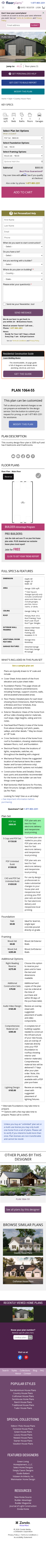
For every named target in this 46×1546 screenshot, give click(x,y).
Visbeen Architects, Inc (23, 1476)
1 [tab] (21, 64)
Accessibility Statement (23, 1537)
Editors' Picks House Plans (23, 1426)
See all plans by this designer (23, 1209)
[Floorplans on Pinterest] (26, 1357)
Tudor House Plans (23, 1408)
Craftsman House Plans (23, 1396)
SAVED (23, 7)
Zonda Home (23, 1509)
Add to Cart (23, 192)
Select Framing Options (14, 151)
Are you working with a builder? (17, 260)
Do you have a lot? (11, 251)
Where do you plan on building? (18, 269)
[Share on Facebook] (23, 456)
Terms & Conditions (24, 18)
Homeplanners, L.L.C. (23, 1464)
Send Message (23, 312)
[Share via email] (13, 456)
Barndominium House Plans (23, 1390)
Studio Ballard (23, 1473)
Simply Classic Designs (23, 1470)
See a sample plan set (23, 665)
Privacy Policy (34, 341)
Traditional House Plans (23, 1405)
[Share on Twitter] (28, 456)
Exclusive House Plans (23, 1429)
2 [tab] (25, 64)
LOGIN (38, 7)
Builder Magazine (23, 1503)
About (18, 1373)
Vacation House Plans (23, 1443)
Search (5, 1370)
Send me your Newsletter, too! (20, 304)
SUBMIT (35, 25)
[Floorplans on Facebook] (20, 1357)
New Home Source (23, 1497)
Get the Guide (23, 373)
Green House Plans (23, 1431)
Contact (27, 1373)
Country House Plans (22, 98)
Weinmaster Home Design (23, 1479)
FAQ (42, 1370)
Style (10, 98)
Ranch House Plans (23, 1402)
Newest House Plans (23, 1437)
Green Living (23, 1461)
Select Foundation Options (16, 142)
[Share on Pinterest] (32, 456)
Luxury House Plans (23, 1434)
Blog (35, 1370)
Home (3, 98)
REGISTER (30, 7)
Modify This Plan (23, 91)
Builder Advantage (23, 1500)
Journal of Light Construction (23, 1506)
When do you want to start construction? (22, 242)
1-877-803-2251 (38, 2)
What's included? (9, 133)
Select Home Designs (23, 1467)
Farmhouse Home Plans (23, 1399)
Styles (14, 1370)
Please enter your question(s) (17, 284)
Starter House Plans (23, 1440)
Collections (25, 1370)
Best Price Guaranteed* (31, 171)
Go (30, 1337)
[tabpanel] (23, 47)
